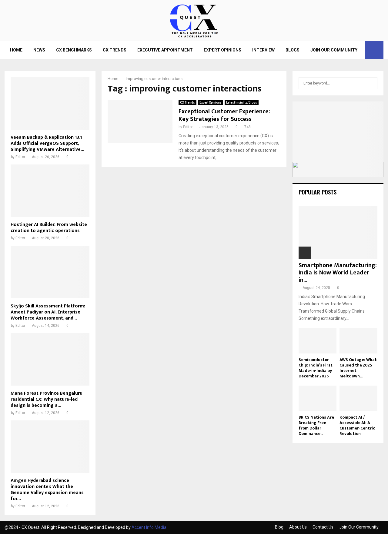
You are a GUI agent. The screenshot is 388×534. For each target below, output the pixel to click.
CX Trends (114, 50)
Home (16, 50)
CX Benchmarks (74, 50)
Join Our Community (333, 50)
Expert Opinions (222, 50)
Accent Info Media (149, 527)
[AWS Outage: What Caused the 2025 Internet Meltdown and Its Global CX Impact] (358, 340)
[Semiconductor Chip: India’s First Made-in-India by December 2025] (317, 340)
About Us (298, 527)
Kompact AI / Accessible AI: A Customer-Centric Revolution (357, 425)
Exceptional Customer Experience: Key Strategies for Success (224, 115)
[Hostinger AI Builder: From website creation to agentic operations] (50, 190)
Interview (263, 50)
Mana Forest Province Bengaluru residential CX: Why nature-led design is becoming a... (46, 399)
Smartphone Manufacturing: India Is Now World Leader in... (338, 272)
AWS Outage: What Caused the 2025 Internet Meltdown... (358, 368)
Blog (279, 527)
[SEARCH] (371, 83)
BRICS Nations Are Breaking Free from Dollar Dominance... (316, 425)
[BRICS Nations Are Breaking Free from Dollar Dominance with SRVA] (317, 398)
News (39, 50)
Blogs (292, 50)
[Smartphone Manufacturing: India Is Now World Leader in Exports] (338, 232)
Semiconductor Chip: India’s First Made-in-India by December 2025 (316, 368)
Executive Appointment (165, 50)
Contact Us (323, 527)
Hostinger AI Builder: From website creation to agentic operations (49, 228)
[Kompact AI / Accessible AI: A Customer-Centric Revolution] (358, 398)
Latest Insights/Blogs (241, 102)
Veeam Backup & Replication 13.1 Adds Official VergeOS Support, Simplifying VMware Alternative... (47, 143)
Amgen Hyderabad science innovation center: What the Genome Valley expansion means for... (47, 489)
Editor (188, 127)
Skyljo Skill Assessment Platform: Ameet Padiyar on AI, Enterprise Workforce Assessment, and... (48, 312)
